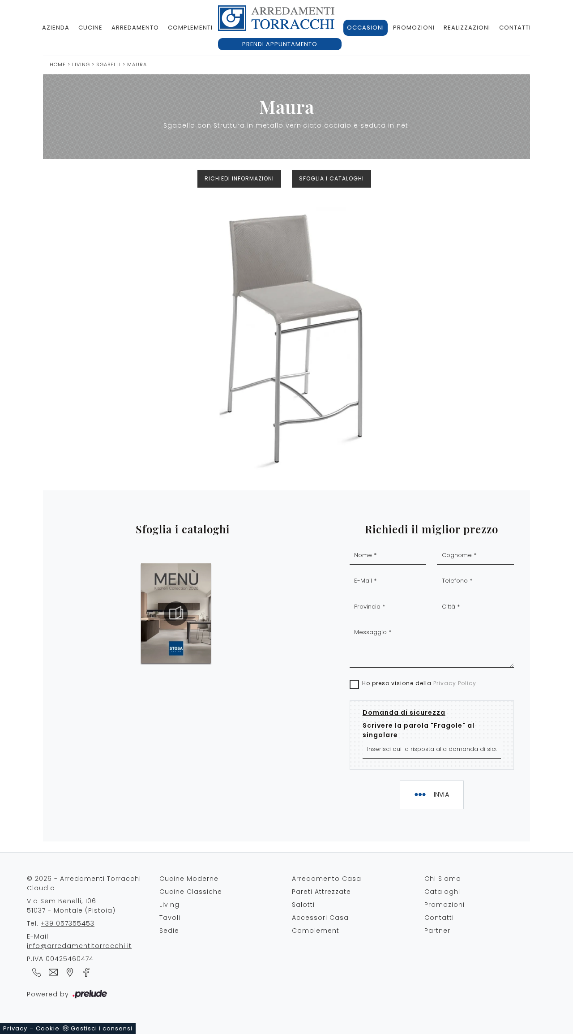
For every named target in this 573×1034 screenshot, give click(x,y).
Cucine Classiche (190, 891)
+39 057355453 (67, 923)
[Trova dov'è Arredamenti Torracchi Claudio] (68, 971)
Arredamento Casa (326, 878)
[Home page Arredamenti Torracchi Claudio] (276, 18)
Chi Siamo (442, 878)
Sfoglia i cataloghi (331, 178)
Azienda (55, 27)
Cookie (48, 1028)
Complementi (190, 27)
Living (81, 64)
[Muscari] (494, 178)
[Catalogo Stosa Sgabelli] (176, 613)
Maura (137, 64)
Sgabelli (109, 64)
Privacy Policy (454, 683)
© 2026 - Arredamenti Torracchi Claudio (84, 883)
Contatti (515, 27)
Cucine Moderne (188, 878)
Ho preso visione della (419, 683)
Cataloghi (442, 891)
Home (58, 64)
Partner (437, 930)
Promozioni (414, 27)
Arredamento (135, 27)
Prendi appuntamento (279, 44)
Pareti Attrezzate (321, 891)
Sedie (169, 930)
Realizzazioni (467, 27)
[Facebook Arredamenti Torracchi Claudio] (84, 971)
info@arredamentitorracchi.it (79, 945)
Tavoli (169, 917)
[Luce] (79, 178)
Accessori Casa (320, 917)
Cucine (90, 27)
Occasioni (365, 27)
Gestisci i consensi (102, 1028)
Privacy (15, 1028)
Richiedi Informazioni (239, 178)
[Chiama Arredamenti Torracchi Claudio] (35, 971)
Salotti (303, 904)
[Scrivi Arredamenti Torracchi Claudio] (51, 971)
